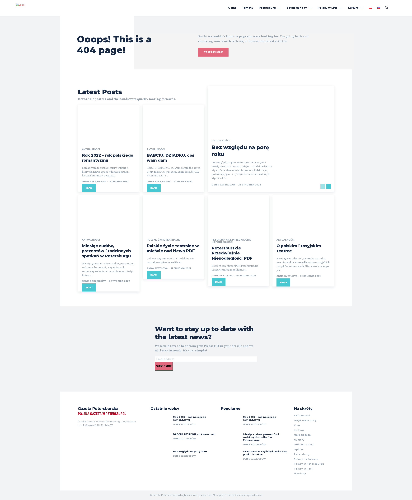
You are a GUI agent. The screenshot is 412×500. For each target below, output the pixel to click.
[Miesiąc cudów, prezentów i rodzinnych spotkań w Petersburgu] (109, 213)
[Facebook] (79, 433)
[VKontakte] (90, 433)
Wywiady (300, 473)
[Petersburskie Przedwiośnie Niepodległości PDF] (238, 213)
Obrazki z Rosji (304, 444)
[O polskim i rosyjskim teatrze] (303, 213)
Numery (299, 439)
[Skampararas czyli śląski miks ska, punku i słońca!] (231, 456)
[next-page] (328, 186)
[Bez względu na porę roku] (160, 456)
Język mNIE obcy (305, 420)
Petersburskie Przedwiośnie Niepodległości (231, 241)
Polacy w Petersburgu (309, 463)
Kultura (299, 430)
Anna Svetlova (157, 268)
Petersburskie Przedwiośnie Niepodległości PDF (232, 253)
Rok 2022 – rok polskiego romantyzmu (189, 418)
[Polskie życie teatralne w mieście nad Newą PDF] (173, 213)
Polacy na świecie (306, 459)
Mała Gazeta (302, 434)
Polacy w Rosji (303, 468)
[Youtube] (96, 433)
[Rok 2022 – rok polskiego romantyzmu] (109, 123)
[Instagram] (85, 433)
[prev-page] (322, 186)
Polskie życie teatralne (163, 240)
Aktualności (91, 149)
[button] (386, 7)
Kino (297, 425)
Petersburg (301, 454)
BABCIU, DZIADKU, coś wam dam (194, 434)
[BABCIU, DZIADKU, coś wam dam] (173, 123)
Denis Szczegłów (94, 181)
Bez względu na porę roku (190, 451)
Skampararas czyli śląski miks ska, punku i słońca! (265, 453)
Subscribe (164, 366)
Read (88, 187)
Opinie (298, 449)
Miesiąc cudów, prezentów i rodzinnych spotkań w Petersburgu (106, 250)
